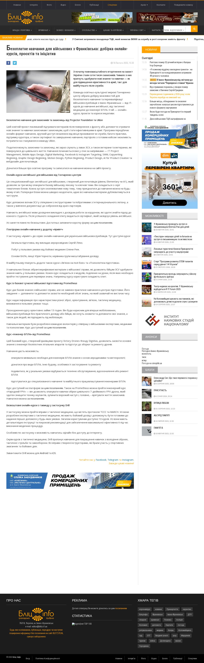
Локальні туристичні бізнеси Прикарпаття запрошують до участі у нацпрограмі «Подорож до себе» (173, 250)
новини (158, 609)
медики (160, 630)
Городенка (144, 646)
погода (181, 625)
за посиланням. (36, 398)
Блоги (78, 5)
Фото (49, 5)
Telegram (113, 459)
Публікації (94, 5)
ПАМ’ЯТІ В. (158, 428)
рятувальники (145, 630)
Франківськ (158, 614)
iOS (54, 453)
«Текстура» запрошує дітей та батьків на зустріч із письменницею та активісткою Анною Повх (173, 238)
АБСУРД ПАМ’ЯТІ (162, 415)
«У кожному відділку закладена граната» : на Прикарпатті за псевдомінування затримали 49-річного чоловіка (171, 72)
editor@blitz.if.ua (39, 626)
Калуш (171, 630)
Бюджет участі (161, 635)
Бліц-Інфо (143, 614)
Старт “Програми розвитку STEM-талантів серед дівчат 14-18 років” (173, 263)
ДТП (190, 614)
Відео (63, 5)
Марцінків (185, 635)
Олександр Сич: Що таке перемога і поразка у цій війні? (175, 379)
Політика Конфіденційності (48, 658)
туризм (142, 641)
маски (178, 641)
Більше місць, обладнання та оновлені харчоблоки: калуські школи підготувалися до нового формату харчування (172, 104)
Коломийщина (184, 630)
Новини (17, 5)
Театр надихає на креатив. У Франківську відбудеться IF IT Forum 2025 (173, 287)
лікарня (142, 620)
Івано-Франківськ (175, 614)
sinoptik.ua (157, 363)
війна (152, 641)
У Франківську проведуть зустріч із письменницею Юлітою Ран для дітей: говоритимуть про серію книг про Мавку (173, 225)
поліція (179, 620)
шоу (174, 635)
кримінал (155, 620)
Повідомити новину (183, 5)
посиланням (121, 608)
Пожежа (167, 620)
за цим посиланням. (101, 222)
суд (140, 635)
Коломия (143, 625)
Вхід (28, 658)
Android (44, 453)
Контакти (161, 5)
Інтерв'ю (34, 5)
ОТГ (148, 635)
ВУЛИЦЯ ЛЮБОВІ (161, 403)
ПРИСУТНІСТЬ (160, 390)
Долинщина (165, 641)
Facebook (101, 459)
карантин (187, 609)
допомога (156, 625)
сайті (98, 168)
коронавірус (144, 609)
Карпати (169, 625)
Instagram (127, 459)
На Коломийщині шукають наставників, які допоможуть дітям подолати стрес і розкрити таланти (175, 300)
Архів (144, 5)
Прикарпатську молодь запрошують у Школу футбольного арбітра (175, 275)
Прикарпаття (172, 609)
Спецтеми (112, 5)
